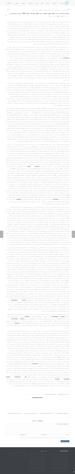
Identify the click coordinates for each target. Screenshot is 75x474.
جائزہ (8, 9)
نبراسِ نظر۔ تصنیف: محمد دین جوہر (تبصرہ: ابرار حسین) (61, 413)
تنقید (23, 3)
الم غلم (54, 3)
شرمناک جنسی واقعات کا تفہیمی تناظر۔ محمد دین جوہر (45, 413)
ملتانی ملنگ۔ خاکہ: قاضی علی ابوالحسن (38, 460)
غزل (37, 3)
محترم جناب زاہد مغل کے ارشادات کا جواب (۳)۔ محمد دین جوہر (30, 413)
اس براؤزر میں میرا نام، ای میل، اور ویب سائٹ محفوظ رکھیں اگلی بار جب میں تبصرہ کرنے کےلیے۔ (44, 437)
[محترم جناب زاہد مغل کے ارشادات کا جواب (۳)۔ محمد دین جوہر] (30, 406)
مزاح (47, 3)
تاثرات (30, 3)
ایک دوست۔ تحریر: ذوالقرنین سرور (39, 470)
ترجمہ (16, 3)
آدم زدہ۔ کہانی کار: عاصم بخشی (40, 456)
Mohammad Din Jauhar (63, 394)
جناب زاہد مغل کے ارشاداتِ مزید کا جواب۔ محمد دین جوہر (14, 413)
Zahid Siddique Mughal (50, 394)
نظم (42, 3)
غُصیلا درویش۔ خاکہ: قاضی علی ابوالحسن (38, 458)
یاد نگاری (9, 3)
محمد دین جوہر (27, 394)
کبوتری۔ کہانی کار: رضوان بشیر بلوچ (38, 454)
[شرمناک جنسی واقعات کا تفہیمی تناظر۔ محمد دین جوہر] (45, 406)
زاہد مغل (41, 394)
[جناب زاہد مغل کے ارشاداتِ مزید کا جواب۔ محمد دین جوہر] (14, 406)
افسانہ (62, 3)
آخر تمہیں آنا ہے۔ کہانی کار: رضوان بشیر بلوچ (38, 465)
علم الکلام (34, 394)
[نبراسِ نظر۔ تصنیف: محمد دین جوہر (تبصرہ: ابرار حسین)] (61, 406)
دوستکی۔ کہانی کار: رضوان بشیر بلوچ (38, 462)
